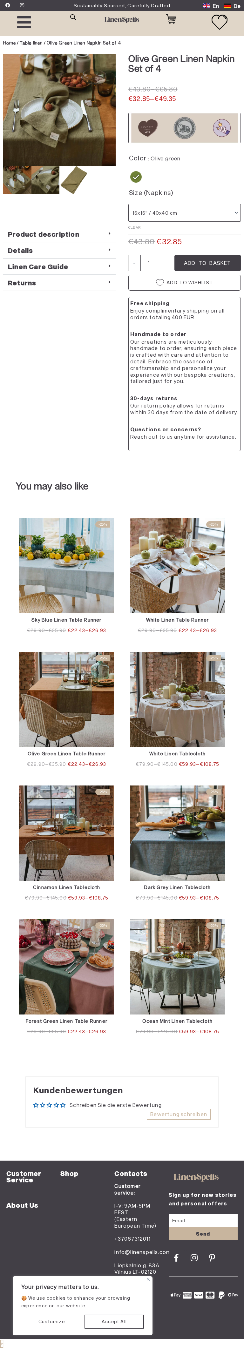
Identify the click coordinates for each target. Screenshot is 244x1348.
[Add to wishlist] (13, 63)
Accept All (114, 1321)
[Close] (148, 1279)
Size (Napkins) (151, 192)
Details (20, 250)
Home (9, 42)
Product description (43, 234)
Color (138, 158)
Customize (51, 1321)
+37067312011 (132, 1239)
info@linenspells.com (142, 1252)
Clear (134, 227)
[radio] (136, 177)
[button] (59, 234)
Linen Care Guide (38, 266)
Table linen (31, 42)
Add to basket (207, 263)
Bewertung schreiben (178, 1114)
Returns (22, 282)
